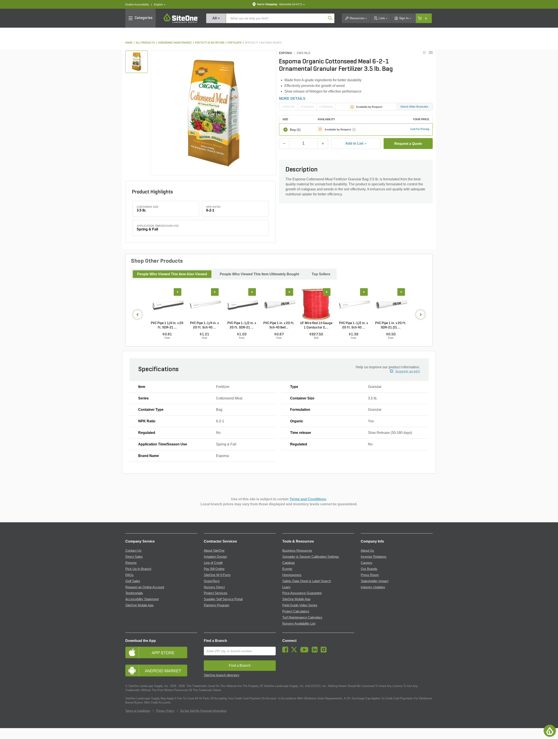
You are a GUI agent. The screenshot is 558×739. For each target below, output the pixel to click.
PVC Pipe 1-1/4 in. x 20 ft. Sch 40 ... (204, 325)
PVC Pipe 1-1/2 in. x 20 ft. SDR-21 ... (241, 325)
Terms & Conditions (137, 710)
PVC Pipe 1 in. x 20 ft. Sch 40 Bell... (278, 325)
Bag (295, 129)
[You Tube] (305, 651)
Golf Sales (132, 581)
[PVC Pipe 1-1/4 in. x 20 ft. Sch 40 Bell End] (204, 304)
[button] (159, 5)
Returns (131, 563)
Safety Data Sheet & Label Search (306, 581)
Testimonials (134, 593)
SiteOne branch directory (221, 675)
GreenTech (211, 581)
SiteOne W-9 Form (217, 575)
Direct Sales (134, 556)
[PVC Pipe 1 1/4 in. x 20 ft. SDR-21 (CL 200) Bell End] (167, 304)
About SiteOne (214, 550)
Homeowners (291, 575)
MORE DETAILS (292, 98)
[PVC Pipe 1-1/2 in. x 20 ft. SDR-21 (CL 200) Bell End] (241, 304)
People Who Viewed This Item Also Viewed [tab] (172, 274)
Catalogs (288, 563)
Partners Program (216, 605)
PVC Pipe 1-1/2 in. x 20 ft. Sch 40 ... (353, 325)
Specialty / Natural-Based (263, 42)
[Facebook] (286, 651)
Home (129, 42)
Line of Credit (213, 563)
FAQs (129, 575)
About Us (367, 550)
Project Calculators (295, 611)
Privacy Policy (165, 710)
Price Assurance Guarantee (302, 593)
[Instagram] (325, 651)
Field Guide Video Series (299, 605)
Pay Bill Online (214, 569)
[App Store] (161, 652)
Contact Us (133, 550)
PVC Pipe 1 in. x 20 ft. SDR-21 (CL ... (390, 325)
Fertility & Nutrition (209, 42)
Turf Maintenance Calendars (302, 617)
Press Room (370, 575)
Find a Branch (215, 641)
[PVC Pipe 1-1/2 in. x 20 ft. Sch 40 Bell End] (353, 304)
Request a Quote (408, 143)
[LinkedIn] (316, 651)
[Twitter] (295, 651)
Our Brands (369, 569)
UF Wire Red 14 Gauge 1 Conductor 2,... (316, 325)
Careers (366, 563)
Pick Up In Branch (138, 569)
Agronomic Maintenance (175, 42)
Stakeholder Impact (374, 581)
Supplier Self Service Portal (223, 599)
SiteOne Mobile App (139, 605)
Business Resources (297, 550)
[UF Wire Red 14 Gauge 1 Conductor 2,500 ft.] (316, 304)
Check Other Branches (414, 106)
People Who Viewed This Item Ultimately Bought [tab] (259, 274)
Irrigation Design (215, 556)
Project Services (215, 593)
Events (287, 569)
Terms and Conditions (307, 499)
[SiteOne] (181, 22)
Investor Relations (373, 556)
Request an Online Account (144, 587)
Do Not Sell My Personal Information (203, 710)
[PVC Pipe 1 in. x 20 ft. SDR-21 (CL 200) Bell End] (390, 304)
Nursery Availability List (298, 623)
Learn (286, 587)
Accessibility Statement (142, 599)
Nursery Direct (214, 587)
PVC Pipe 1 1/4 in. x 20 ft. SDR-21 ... (167, 325)
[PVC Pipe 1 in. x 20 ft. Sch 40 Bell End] (278, 304)
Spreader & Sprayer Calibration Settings (310, 556)
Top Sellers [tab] (321, 274)
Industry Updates (373, 587)
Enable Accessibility (137, 4)
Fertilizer (235, 42)
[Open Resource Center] (550, 731)
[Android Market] (161, 670)
